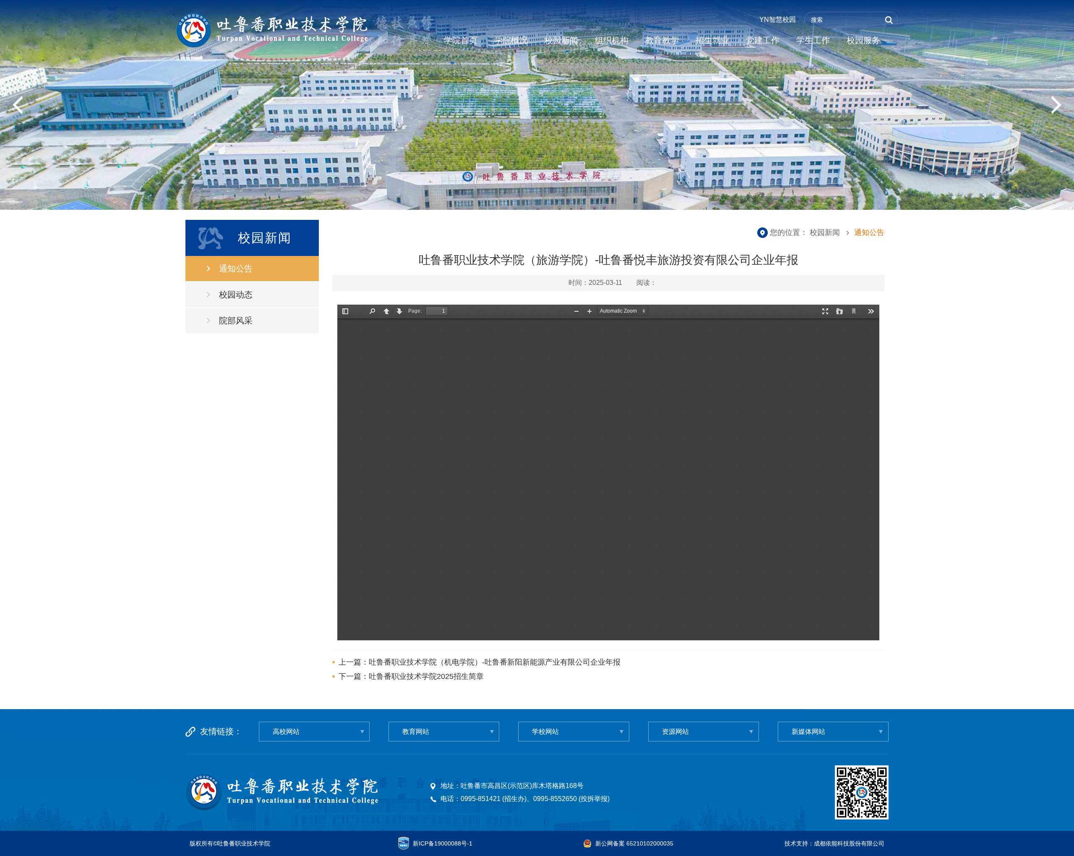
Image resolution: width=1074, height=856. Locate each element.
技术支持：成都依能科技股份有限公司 (834, 843)
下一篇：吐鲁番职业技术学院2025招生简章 (411, 676)
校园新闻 (561, 40)
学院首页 (460, 40)
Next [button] (1055, 105)
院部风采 (236, 320)
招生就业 (712, 40)
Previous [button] (18, 105)
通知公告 (236, 268)
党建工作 (762, 40)
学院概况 (511, 40)
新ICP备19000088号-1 (442, 843)
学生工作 (813, 40)
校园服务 (863, 40)
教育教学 (662, 40)
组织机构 (611, 40)
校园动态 (236, 294)
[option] (537, 105)
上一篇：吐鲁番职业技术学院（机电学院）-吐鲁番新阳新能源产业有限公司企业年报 (479, 662)
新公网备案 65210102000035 (634, 843)
